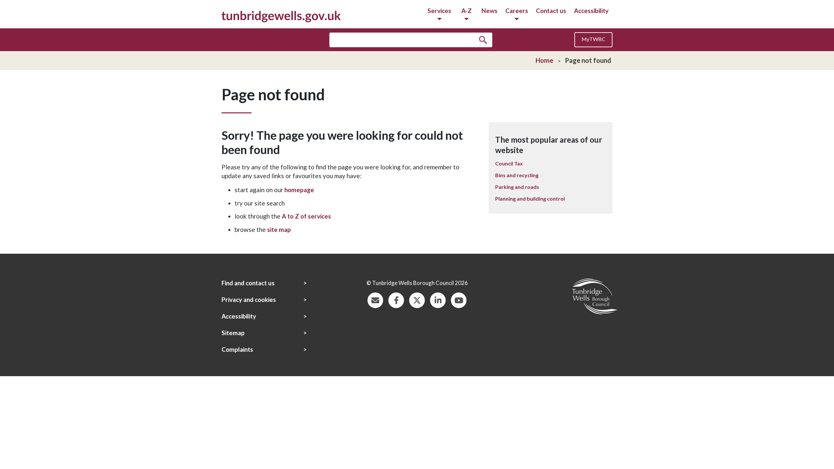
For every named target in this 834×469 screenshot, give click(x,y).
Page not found (588, 60)
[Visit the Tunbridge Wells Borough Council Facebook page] (396, 299)
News (489, 10)
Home (544, 60)
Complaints (237, 349)
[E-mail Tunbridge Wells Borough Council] (375, 299)
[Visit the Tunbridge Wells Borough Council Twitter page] (417, 299)
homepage (299, 189)
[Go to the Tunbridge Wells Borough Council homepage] (281, 16)
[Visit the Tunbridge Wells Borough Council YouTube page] (458, 299)
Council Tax (509, 163)
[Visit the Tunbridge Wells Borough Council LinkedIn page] (438, 299)
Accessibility (591, 10)
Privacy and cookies (249, 299)
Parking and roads (517, 187)
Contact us (551, 10)
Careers (516, 10)
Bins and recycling (517, 175)
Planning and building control (530, 198)
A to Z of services (306, 216)
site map (279, 229)
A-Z (466, 10)
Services (439, 10)
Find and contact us (248, 283)
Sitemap (233, 332)
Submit (484, 40)
